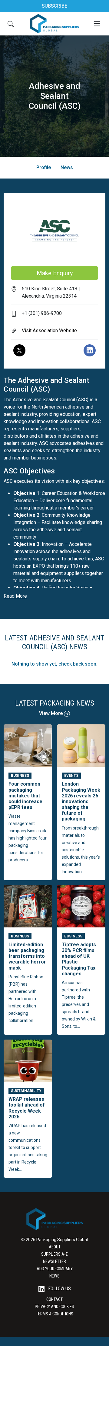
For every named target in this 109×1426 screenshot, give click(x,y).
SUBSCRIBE (54, 6)
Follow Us (59, 1288)
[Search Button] (11, 23)
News (67, 167)
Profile (43, 167)
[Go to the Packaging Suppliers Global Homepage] (54, 24)
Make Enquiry (55, 273)
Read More (15, 596)
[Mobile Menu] (96, 23)
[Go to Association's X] (19, 350)
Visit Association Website (49, 330)
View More (51, 713)
